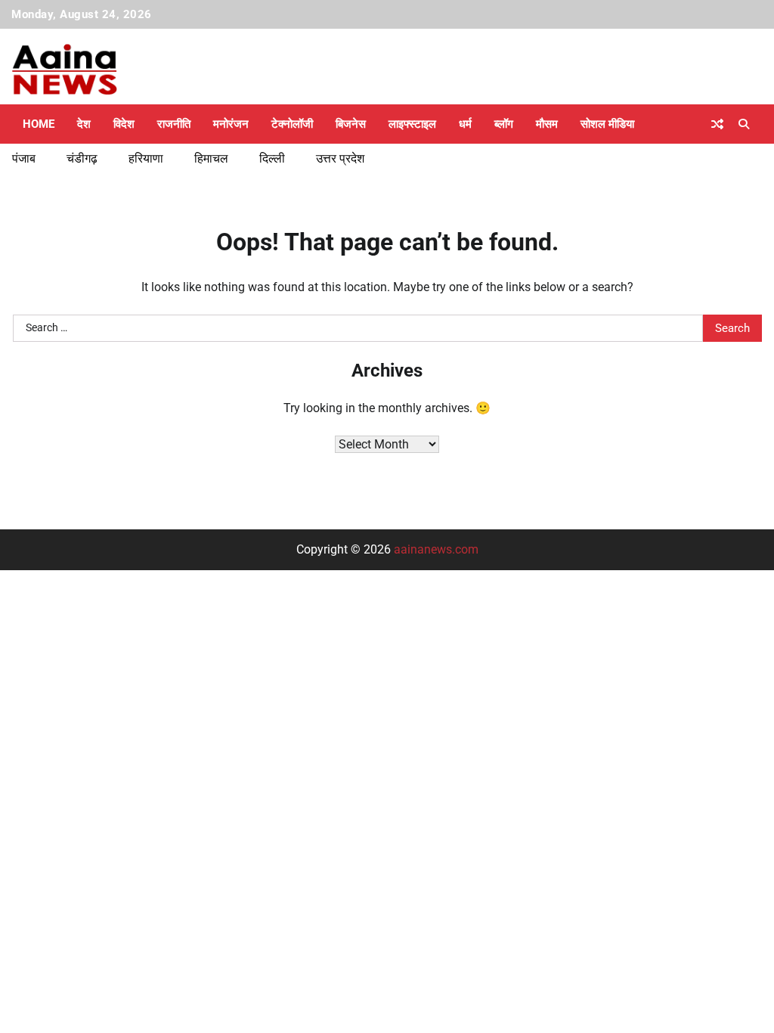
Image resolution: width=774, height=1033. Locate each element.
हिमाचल (211, 158)
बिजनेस (351, 124)
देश (84, 124)
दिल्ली (272, 158)
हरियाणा (145, 158)
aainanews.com (436, 549)
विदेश (124, 124)
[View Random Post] (717, 124)
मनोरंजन (231, 124)
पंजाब (24, 158)
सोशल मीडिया (607, 124)
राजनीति (173, 124)
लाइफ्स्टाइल (412, 124)
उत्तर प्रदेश (340, 158)
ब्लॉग (503, 124)
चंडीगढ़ (82, 158)
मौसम (547, 124)
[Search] (743, 124)
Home (38, 124)
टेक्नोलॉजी (292, 124)
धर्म (465, 124)
